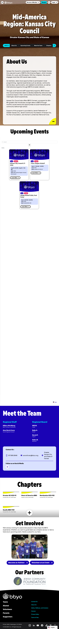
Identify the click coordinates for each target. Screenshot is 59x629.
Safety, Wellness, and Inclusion (39, 608)
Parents (6, 613)
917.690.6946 (12, 455)
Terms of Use (35, 617)
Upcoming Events (25, 45)
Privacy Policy (35, 614)
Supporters (7, 617)
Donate (44, 2)
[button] (2, 2)
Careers (33, 611)
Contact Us (34, 601)
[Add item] (54, 45)
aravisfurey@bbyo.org (30, 455)
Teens (5, 602)
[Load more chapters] (30, 513)
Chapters (48, 45)
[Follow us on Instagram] (7, 466)
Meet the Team (38, 45)
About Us (14, 45)
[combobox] (52, 627)
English (53, 627)
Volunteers (7, 609)
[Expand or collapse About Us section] (52, 121)
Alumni (6, 606)
